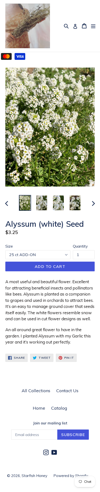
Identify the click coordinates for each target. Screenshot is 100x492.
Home (39, 408)
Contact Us (67, 390)
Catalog (59, 408)
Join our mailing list (50, 423)
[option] (25, 203)
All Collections (36, 390)
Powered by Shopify (70, 475)
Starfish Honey (34, 475)
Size (9, 246)
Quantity (80, 246)
